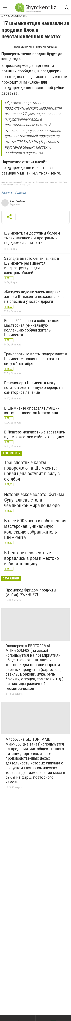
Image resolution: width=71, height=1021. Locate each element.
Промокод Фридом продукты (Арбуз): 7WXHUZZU (31, 592)
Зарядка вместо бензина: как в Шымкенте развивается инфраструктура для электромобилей (31, 265)
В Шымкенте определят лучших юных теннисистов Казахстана (31, 410)
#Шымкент (21, 192)
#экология (7, 192)
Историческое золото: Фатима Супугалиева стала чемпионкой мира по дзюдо (34, 500)
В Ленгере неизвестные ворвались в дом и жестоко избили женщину (34, 434)
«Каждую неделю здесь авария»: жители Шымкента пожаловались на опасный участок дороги (34, 297)
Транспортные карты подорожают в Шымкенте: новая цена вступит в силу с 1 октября (35, 359)
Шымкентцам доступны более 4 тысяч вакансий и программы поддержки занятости (32, 238)
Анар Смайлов (17, 201)
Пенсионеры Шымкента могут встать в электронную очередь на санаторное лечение (33, 388)
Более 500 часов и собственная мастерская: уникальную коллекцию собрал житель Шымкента (31, 327)
